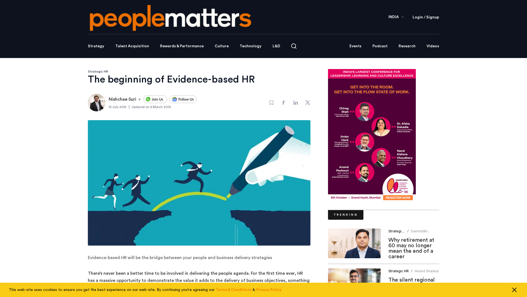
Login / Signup (426, 17)
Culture (222, 46)
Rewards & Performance (182, 46)
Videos (433, 46)
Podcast (380, 46)
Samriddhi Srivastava (419, 233)
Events (355, 46)
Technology (251, 46)
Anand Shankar (427, 271)
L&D (276, 46)
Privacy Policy (269, 290)
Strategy (96, 46)
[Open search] (293, 46)
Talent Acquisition (132, 46)
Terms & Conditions (234, 290)
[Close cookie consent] (514, 290)
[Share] (283, 102)
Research (407, 46)
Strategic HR (98, 71)
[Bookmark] (271, 102)
